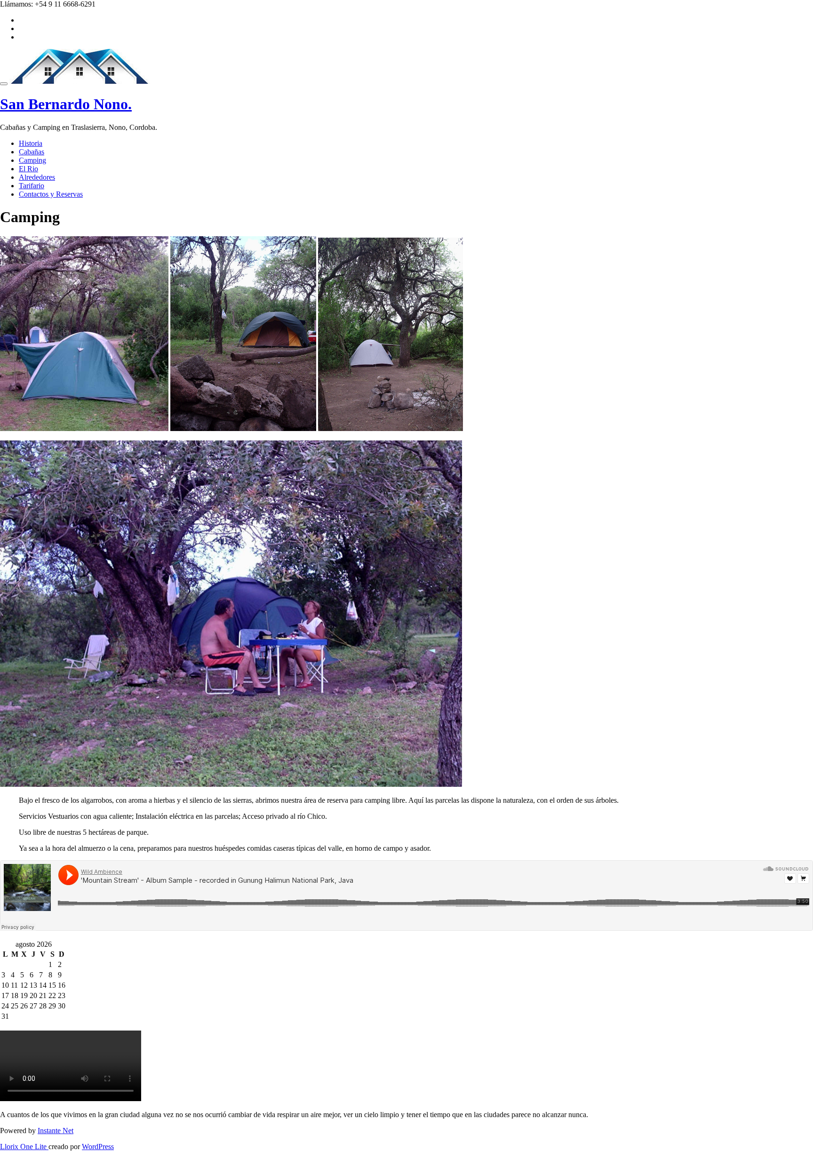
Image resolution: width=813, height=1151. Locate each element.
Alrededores (37, 177)
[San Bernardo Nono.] (79, 81)
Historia (30, 143)
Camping (32, 160)
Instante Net (55, 1131)
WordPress (98, 1147)
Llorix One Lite (24, 1147)
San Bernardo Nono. (66, 104)
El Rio (28, 169)
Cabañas (31, 152)
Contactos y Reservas (51, 194)
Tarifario (31, 186)
